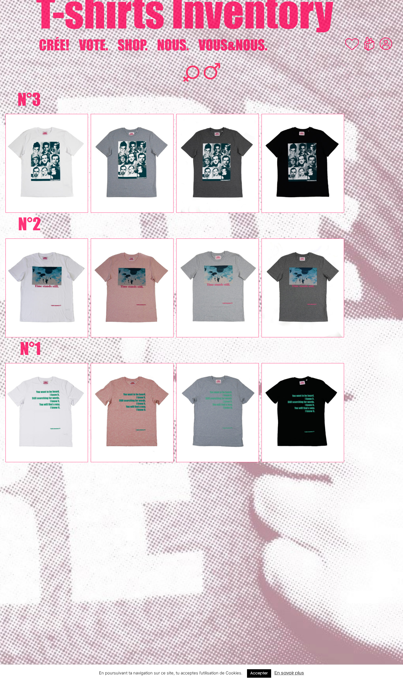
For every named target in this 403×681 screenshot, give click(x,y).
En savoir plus (289, 673)
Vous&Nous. (232, 45)
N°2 (29, 223)
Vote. (93, 45)
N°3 (29, 99)
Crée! (54, 45)
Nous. (173, 45)
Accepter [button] (259, 673)
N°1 (30, 348)
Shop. (132, 45)
